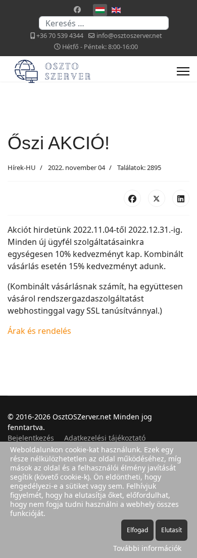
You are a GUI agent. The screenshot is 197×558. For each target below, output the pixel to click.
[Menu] (183, 71)
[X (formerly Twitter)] (156, 198)
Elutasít (171, 530)
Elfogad (137, 530)
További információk (147, 548)
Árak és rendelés (39, 330)
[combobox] (104, 23)
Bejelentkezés (31, 438)
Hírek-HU (22, 167)
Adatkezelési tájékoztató (104, 438)
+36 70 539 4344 (59, 35)
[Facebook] (77, 9)
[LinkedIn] (180, 198)
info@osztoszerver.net (129, 35)
